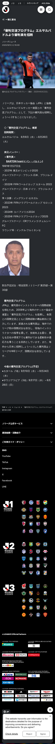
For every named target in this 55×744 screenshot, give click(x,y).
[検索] (49, 9)
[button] (41, 9)
